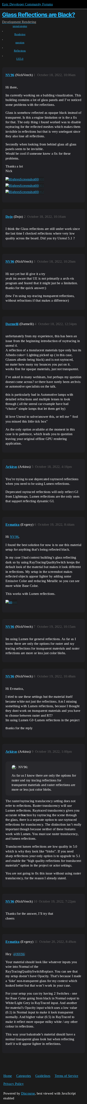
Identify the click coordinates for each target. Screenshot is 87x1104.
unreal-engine (20, 26)
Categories (23, 1076)
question (19, 42)
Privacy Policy (13, 1084)
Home (7, 1076)
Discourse (28, 1093)
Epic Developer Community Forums (27, 4)
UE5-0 (19, 58)
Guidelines (42, 1076)
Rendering (19, 34)
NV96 (14, 536)
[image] (11, 602)
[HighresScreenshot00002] (24, 192)
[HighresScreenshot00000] (24, 179)
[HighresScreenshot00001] (24, 185)
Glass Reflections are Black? (38, 14)
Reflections (20, 50)
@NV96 (19, 954)
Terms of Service (66, 1076)
